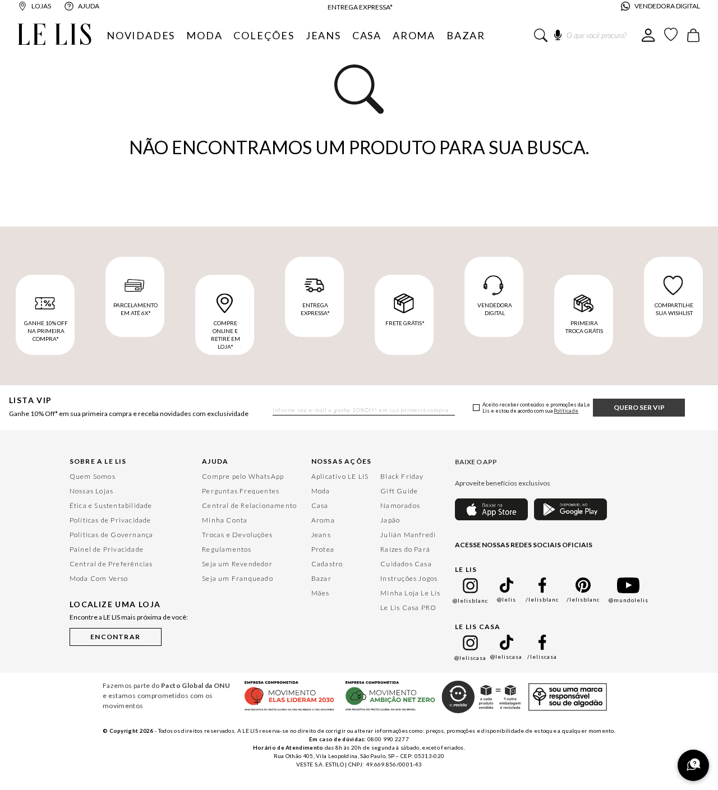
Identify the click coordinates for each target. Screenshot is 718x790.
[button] (116, 634)
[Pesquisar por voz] (558, 33)
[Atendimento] (693, 765)
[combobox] (588, 35)
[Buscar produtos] (540, 35)
